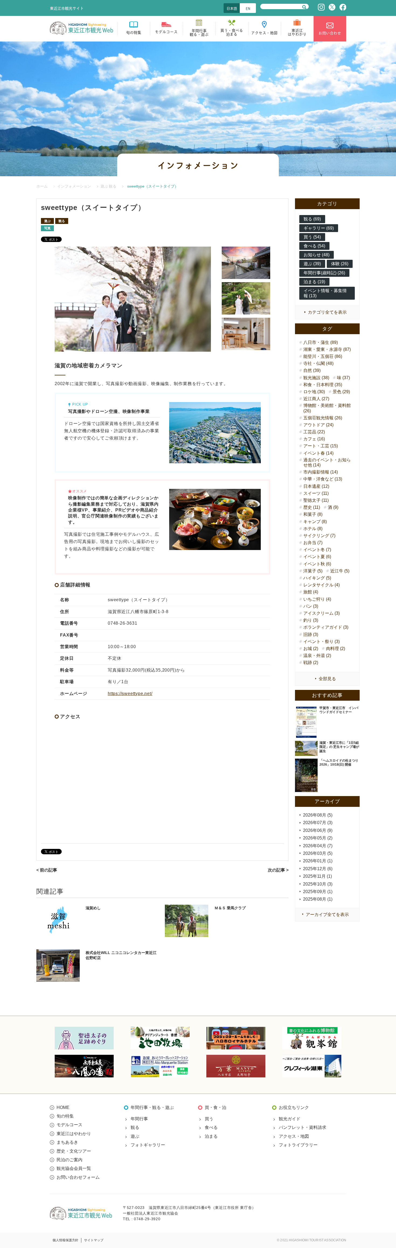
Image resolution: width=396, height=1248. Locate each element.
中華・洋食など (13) (322, 479)
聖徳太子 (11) (316, 500)
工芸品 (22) (314, 432)
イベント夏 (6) (317, 556)
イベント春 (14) (318, 453)
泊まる (211, 1136)
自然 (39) (312, 370)
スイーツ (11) (316, 493)
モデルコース (69, 1124)
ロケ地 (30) (314, 391)
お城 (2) (310, 648)
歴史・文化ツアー (74, 1151)
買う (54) (312, 237)
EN (248, 8)
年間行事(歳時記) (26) (324, 273)
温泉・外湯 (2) (317, 655)
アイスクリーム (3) (321, 613)
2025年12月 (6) (317, 868)
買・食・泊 (215, 1107)
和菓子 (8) (312, 514)
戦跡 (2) (310, 662)
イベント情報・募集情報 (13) (325, 293)
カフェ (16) (314, 439)
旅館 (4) (310, 592)
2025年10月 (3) (317, 884)
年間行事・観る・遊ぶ (152, 1107)
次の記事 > (278, 870)
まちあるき (67, 1142)
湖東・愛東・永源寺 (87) (327, 349)
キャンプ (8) (315, 521)
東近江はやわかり (74, 1133)
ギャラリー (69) (319, 228)
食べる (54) (314, 246)
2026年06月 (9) (317, 830)
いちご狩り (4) (317, 599)
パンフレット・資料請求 (302, 1127)
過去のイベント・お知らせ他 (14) (327, 462)
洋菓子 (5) (312, 571)
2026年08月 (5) (317, 815)
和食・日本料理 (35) (322, 384)
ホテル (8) (312, 528)
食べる (211, 1127)
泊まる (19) (314, 281)
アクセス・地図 (294, 1136)
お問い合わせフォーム (78, 1177)
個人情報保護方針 (65, 1240)
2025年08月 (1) (317, 899)
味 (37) (343, 377)
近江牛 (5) (339, 571)
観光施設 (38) (316, 377)
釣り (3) (310, 620)
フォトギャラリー (148, 1145)
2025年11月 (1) (317, 876)
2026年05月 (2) (317, 838)
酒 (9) (333, 507)
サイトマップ (93, 1240)
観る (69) (312, 219)
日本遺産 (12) (316, 486)
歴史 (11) (311, 507)
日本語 (232, 8)
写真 (47, 228)
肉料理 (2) (335, 648)
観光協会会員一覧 (74, 1168)
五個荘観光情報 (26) (322, 418)
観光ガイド (289, 1118)
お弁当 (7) (312, 542)
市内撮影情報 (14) (320, 472)
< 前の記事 (46, 870)
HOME (63, 1107)
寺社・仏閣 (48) (318, 363)
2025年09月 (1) (317, 891)
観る (61, 221)
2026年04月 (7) (317, 845)
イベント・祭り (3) (321, 641)
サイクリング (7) (319, 535)
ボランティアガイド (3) (325, 627)
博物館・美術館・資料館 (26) (327, 408)
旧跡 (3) (310, 634)
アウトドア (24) (318, 425)
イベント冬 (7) (317, 549)
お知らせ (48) (316, 255)
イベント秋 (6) (317, 564)
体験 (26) (339, 263)
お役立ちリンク (294, 1107)
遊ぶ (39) (312, 263)
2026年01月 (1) (317, 861)
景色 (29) (341, 391)
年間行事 (139, 1118)
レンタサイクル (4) (321, 585)
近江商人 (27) (316, 398)
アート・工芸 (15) (320, 446)
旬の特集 (65, 1116)
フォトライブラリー (298, 1145)
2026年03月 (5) (317, 853)
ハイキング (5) (317, 578)
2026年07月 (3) (317, 822)
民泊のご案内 (69, 1159)
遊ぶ (47, 221)
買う (209, 1118)
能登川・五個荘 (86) (322, 356)
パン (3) (310, 606)
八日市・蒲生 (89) (320, 342)
